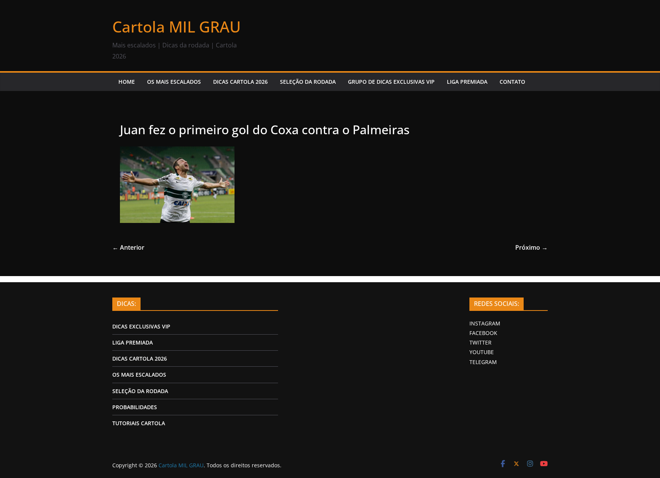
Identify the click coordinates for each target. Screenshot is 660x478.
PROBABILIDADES (134, 407)
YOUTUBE (481, 352)
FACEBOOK (483, 333)
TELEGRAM (483, 362)
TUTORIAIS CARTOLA (138, 423)
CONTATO (512, 81)
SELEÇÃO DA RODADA (308, 81)
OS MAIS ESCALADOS (174, 81)
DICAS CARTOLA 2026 (240, 81)
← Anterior (128, 247)
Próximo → (531, 247)
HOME (126, 81)
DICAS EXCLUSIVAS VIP (141, 326)
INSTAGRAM (484, 323)
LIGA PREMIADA (467, 81)
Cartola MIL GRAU (176, 26)
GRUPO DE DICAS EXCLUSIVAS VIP (391, 81)
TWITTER (480, 342)
